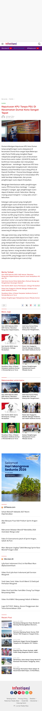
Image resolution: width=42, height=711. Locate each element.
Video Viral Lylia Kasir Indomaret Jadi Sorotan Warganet (19, 573)
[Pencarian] (39, 44)
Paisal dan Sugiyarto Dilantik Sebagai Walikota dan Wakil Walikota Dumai (19, 289)
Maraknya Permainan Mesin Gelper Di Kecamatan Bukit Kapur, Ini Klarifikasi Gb (26, 669)
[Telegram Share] (34, 305)
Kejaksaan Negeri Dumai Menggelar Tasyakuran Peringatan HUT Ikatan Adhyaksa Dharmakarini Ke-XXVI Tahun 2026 (26, 642)
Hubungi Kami (21, 703)
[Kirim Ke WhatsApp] (38, 305)
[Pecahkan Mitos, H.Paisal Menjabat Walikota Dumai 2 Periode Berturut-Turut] (11, 359)
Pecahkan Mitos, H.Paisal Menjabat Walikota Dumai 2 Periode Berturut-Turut (20, 294)
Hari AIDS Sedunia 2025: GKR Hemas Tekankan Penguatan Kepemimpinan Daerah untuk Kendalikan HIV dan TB (21, 276)
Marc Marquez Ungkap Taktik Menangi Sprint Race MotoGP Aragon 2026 (21, 549)
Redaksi (32, 699)
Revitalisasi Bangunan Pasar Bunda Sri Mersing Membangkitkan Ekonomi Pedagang (26, 624)
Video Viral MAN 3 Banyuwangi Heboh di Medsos (20, 599)
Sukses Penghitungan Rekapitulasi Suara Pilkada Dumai (21, 298)
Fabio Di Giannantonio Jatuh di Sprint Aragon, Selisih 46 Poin (19, 540)
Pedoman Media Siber (11, 701)
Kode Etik (25, 701)
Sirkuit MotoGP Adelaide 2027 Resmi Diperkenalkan (15, 513)
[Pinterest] (19, 693)
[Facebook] (11, 693)
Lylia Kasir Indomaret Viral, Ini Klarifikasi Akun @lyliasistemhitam (19, 564)
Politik (4, 103)
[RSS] (30, 693)
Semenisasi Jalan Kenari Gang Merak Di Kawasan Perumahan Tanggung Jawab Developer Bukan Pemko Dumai (26, 660)
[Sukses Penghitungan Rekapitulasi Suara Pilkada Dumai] (31, 359)
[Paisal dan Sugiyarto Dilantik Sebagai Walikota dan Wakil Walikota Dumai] (31, 339)
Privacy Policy (23, 699)
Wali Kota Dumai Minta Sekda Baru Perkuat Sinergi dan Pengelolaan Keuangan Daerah (20, 282)
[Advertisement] (21, 21)
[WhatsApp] (27, 693)
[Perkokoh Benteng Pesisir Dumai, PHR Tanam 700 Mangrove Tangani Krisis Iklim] (7, 633)
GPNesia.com (9, 507)
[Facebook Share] (22, 305)
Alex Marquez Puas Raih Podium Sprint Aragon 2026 (19, 522)
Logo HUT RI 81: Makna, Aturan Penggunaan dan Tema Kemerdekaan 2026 (20, 607)
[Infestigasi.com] (11, 44)
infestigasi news (10, 116)
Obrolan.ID (8, 559)
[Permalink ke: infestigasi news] (3, 117)
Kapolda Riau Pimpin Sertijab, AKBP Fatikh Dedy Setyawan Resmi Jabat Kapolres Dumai (25, 651)
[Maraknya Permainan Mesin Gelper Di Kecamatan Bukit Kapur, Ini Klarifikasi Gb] (7, 670)
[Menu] (3, 44)
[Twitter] (15, 693)
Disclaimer (33, 701)
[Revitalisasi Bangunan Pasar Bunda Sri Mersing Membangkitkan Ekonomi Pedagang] (7, 624)
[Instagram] (23, 693)
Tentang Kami (11, 699)
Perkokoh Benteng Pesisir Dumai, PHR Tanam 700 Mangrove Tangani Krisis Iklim (26, 633)
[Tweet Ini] (26, 305)
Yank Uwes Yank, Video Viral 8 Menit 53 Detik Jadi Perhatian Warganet (20, 582)
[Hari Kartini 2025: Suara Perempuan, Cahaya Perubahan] (11, 339)
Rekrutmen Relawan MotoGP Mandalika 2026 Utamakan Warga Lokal (19, 531)
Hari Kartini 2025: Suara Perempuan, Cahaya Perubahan (21, 286)
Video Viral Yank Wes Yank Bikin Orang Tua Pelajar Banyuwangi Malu (21, 591)
